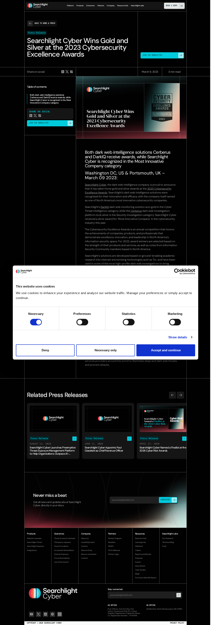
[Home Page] (37, 6)
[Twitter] (38, 614)
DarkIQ (105, 207)
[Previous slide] (172, 395)
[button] (80, 6)
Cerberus (136, 211)
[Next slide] (180, 395)
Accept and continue (166, 350)
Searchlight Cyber (95, 184)
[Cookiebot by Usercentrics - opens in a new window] (177, 272)
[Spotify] (52, 614)
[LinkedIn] (45, 614)
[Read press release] (53, 431)
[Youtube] (31, 614)
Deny (45, 350)
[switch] (82, 322)
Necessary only (106, 350)
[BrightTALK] (59, 614)
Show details (177, 337)
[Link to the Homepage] (53, 594)
